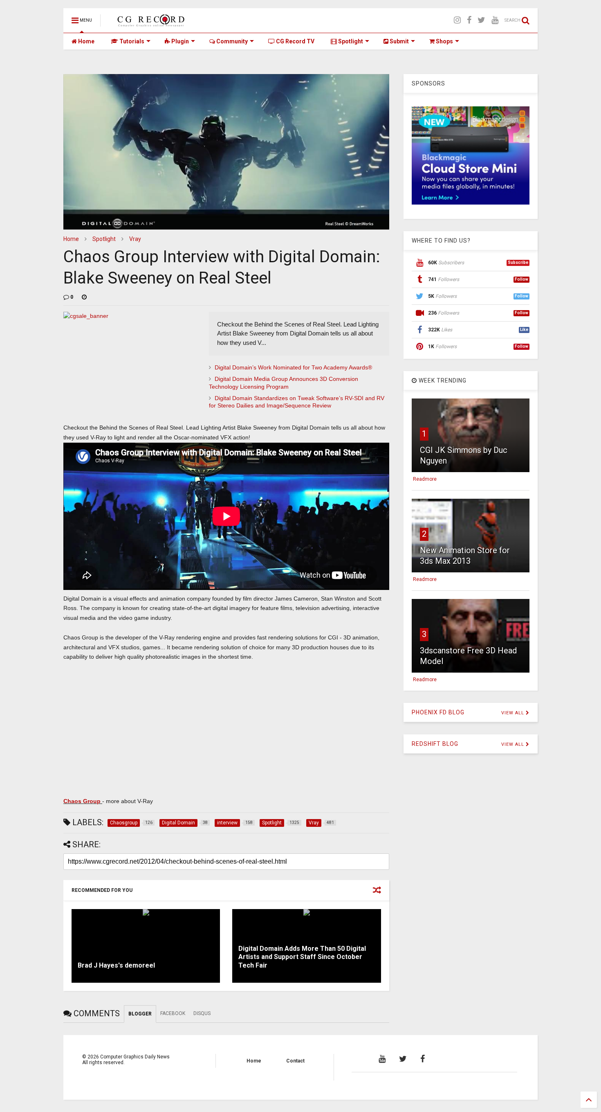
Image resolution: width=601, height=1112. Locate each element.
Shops (444, 41)
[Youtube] (494, 20)
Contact (295, 1061)
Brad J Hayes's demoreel (116, 965)
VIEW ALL (513, 713)
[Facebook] (469, 20)
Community (231, 41)
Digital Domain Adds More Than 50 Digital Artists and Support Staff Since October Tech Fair (302, 957)
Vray (135, 239)
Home (85, 41)
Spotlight (350, 41)
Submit (398, 41)
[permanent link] (84, 297)
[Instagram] (457, 20)
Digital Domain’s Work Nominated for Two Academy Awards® (293, 367)
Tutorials (131, 41)
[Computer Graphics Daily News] (150, 23)
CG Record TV (294, 41)
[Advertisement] (226, 727)
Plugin (179, 41)
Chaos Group (82, 801)
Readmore (425, 479)
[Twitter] (481, 20)
